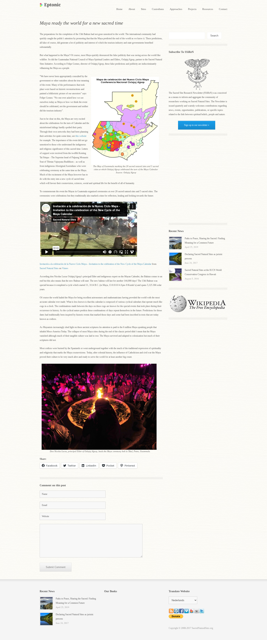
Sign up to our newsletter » (196, 125)
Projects (192, 9)
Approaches (176, 9)
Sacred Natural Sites (49, 268)
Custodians (158, 9)
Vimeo (65, 268)
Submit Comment (55, 567)
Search (214, 35)
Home (119, 9)
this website (80, 136)
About (131, 9)
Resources (207, 9)
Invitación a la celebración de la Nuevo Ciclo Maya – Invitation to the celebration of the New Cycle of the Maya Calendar (95, 264)
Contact (223, 9)
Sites (143, 9)
